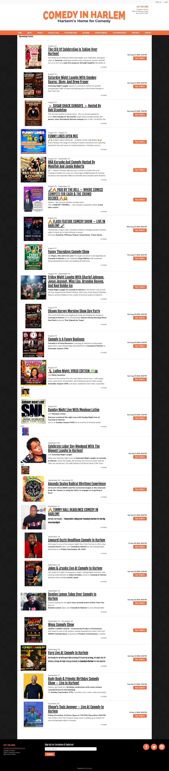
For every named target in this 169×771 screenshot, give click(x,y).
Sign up (158, 2)
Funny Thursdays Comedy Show (68, 252)
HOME (20, 33)
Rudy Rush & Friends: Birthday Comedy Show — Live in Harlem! (73, 681)
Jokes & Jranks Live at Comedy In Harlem (75, 568)
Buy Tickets (140, 58)
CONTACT (148, 33)
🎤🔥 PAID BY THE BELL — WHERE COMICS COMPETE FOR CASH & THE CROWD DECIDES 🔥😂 (75, 194)
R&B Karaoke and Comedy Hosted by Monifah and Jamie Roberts (71, 164)
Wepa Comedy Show (61, 625)
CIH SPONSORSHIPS (119, 33)
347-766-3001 (142, 6)
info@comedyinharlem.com (14, 748)
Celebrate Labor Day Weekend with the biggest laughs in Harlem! (74, 448)
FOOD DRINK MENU (70, 33)
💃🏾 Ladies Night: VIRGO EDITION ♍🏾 (73, 371)
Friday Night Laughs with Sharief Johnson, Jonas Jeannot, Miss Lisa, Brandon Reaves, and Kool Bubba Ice (76, 281)
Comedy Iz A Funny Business (66, 339)
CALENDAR (85, 33)
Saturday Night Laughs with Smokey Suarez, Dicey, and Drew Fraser (72, 79)
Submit (50, 754)
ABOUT (29, 33)
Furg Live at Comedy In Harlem (68, 653)
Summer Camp (53, 33)
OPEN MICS (135, 33)
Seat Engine (88, 768)
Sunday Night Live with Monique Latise (73, 410)
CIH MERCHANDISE (101, 33)
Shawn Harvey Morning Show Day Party (74, 311)
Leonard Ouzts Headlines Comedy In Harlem (76, 540)
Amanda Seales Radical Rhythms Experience (77, 484)
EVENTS (40, 33)
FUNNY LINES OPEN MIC (63, 136)
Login (166, 2)
